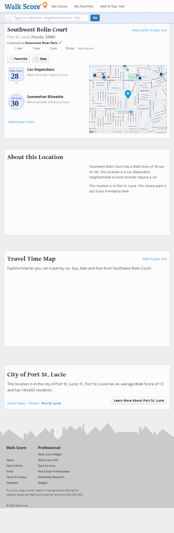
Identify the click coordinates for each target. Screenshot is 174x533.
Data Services (47, 465)
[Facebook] (16, 454)
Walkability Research (51, 477)
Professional (49, 448)
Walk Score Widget (50, 454)
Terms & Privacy (16, 477)
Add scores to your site (149, 30)
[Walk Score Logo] (26, 5)
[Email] (23, 454)
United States (16, 403)
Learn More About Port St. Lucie (139, 401)
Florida (33, 403)
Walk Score (16, 448)
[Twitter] (9, 454)
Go (95, 18)
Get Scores (59, 6)
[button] (8, 18)
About (10, 460)
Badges (43, 482)
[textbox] (50, 18)
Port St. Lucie (18, 37)
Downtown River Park (41, 43)
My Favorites (83, 6)
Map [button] (43, 59)
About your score (21, 122)
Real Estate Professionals (54, 471)
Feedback (12, 482)
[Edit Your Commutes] (60, 42)
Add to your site (155, 259)
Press (9, 471)
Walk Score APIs (48, 460)
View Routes (85, 48)
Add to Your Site (112, 6)
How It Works (14, 465)
